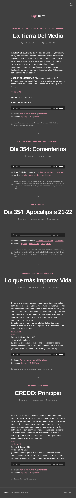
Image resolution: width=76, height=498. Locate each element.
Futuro (21, 369)
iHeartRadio (34, 175)
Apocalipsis (17, 181)
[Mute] (57, 108)
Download (42, 114)
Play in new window (28, 114)
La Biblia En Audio (47, 183)
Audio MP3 (16, 92)
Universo (34, 479)
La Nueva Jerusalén (23, 186)
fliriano (31, 156)
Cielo (43, 181)
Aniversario (29, 123)
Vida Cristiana (29, 125)
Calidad (16, 369)
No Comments (53, 219)
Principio (23, 479)
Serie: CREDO (43, 386)
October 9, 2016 (38, 400)
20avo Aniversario (19, 123)
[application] (38, 108)
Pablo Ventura (53, 123)
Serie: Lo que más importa (43, 273)
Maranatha (33, 186)
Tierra (23, 125)
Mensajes (16, 28)
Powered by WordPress (19, 493)
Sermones (17, 125)
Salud (34, 369)
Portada (34, 28)
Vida (47, 369)
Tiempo (38, 369)
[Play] (13, 108)
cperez (24, 287)
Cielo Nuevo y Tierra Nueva (54, 181)
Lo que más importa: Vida (38, 280)
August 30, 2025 (49, 43)
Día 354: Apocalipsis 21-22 (38, 212)
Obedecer (37, 123)
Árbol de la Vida (36, 181)
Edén (19, 183)
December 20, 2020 (45, 156)
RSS (31, 117)
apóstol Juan (26, 181)
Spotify (24, 117)
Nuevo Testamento (44, 186)
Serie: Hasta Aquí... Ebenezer (52, 28)
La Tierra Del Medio (38, 35)
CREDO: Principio (38, 393)
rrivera (24, 219)
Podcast (25, 28)
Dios (15, 183)
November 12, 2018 (38, 287)
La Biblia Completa (34, 183)
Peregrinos (27, 369)
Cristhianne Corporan (32, 43)
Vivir (51, 369)
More (36, 117)
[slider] (61, 108)
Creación (17, 479)
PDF (13, 334)
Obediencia (44, 123)
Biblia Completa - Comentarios (46, 142)
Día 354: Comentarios (38, 149)
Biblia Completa (24, 142)
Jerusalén (25, 183)
